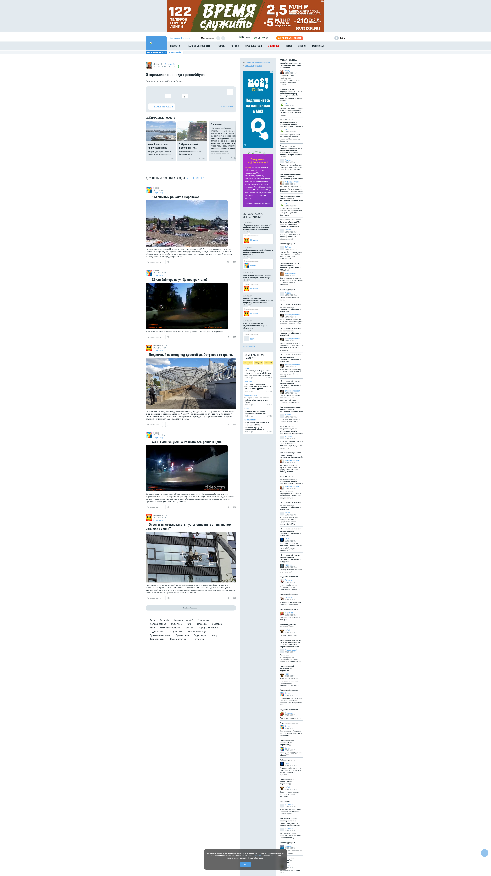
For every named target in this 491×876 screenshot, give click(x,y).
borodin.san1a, (260, 195)
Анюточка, (249, 190)
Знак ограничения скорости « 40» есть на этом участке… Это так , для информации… (185, 331)
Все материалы (249, 346)
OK (245, 864)
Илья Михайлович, (264, 179)
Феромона (289, 613)
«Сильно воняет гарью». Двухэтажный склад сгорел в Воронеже (254, 325)
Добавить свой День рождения (258, 203)
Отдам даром (156, 631)
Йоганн (253, 265)
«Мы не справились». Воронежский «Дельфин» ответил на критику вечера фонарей (258, 300)
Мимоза (288, 160)
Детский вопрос (158, 623)
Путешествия (182, 635)
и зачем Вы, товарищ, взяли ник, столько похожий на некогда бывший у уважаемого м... (291, 255)
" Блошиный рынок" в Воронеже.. (176, 197)
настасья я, (249, 187)
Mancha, (256, 190)
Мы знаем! (318, 46)
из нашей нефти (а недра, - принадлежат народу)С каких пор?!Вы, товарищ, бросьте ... (290, 137)
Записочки (202, 623)
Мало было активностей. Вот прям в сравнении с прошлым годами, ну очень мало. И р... (291, 444)
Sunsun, (259, 193)
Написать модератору (253, 66)
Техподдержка (157, 639)
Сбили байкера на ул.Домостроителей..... (182, 280)
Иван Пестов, (250, 193)
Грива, (256, 187)
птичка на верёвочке (288, 635)
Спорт (215, 635)
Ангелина (288, 437)
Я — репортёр (175, 52)
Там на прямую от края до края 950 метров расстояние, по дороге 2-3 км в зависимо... (291, 281)
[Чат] (484, 853)
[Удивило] (176, 93)
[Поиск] (341, 46)
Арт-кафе (164, 620)
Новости (175, 46)
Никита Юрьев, (262, 184)
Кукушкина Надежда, (260, 167)
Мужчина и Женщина (170, 627)
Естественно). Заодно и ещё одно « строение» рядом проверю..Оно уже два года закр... (291, 701)
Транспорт (248, 381)
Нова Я (287, 513)
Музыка (189, 627)
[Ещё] (331, 46)
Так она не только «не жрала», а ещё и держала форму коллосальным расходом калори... (290, 468)
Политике (257, 855)
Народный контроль (209, 627)
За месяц (268, 363)
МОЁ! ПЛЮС (274, 46)
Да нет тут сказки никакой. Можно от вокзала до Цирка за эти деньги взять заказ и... (291, 321)
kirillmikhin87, (250, 195)
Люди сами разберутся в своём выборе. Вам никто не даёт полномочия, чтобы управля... (291, 346)
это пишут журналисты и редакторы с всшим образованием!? (290, 236)
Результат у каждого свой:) (290, 718)
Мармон (248, 198)
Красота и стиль (250, 395)
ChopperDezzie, (265, 187)
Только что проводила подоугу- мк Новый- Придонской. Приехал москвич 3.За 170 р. (289, 520)
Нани (287, 539)
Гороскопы (203, 620)
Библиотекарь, (250, 184)
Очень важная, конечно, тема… (290, 298)
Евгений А (289, 230)
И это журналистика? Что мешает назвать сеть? (290, 420)
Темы (289, 46)
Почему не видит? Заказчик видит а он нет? (291, 571)
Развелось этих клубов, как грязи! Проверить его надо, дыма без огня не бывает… (291, 167)
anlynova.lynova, (251, 179)
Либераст (288, 247)
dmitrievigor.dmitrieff (293, 315)
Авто (152, 620)
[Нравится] (151, 93)
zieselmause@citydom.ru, (254, 176)
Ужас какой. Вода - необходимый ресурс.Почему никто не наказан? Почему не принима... (289, 80)
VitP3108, (261, 170)
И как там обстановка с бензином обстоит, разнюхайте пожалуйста (289, 587)
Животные (176, 623)
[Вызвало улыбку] (160, 93)
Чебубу (287, 630)
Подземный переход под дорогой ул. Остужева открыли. (190, 355)
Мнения (302, 46)
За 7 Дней (258, 363)
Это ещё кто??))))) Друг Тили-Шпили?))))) (291, 754)
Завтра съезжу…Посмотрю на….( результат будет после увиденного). (291, 733)
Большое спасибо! (183, 620)
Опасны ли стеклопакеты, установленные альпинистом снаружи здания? (188, 526)
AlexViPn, (256, 173)
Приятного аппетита (160, 635)
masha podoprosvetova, (259, 181)
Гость (252, 339)
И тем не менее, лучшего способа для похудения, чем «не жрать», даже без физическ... (291, 211)
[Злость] (193, 93)
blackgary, (248, 173)
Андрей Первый (291, 650)
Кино (152, 627)
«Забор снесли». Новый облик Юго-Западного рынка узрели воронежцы (258, 252)
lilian (286, 104)
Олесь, (247, 181)
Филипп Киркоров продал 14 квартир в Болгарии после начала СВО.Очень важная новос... (291, 111)
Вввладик (288, 846)
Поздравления (176, 631)
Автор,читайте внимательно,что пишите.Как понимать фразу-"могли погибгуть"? (290, 658)
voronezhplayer (290, 273)
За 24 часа (248, 363)
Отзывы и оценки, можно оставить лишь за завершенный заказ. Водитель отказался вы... (290, 398)
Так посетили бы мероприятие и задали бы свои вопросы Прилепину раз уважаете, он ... (290, 494)
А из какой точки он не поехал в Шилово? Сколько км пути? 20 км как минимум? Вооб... (291, 546)
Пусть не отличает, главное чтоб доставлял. (291, 852)
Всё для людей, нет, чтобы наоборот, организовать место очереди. (290, 811)
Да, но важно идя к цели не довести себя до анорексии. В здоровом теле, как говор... (291, 189)
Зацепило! (217, 623)
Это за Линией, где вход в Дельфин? (290, 618)
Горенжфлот (289, 580)
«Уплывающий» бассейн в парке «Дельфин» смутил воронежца (257, 276)
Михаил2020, (265, 190)
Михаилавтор (255, 240)
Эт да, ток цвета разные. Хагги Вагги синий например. (289, 794)
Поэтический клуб (197, 631)
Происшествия (253, 46)
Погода (235, 46)
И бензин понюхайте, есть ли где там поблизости (290, 603)
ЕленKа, (254, 170)
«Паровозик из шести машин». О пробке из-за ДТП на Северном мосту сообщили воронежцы (257, 227)
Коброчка (288, 565)
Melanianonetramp (292, 182)
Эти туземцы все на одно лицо (290, 871)
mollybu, (248, 170)
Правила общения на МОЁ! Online (257, 62)
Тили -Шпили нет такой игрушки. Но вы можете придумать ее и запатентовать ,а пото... (289, 681)
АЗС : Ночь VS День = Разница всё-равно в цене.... (188, 442)
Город (221, 46)
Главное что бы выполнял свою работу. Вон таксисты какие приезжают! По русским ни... (291, 771)
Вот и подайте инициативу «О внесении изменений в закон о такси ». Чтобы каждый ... (290, 372)
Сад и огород (200, 635)
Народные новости (199, 46)
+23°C (247, 38)
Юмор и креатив (178, 639)
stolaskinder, (266, 193)
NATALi (287, 71)
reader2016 (289, 805)
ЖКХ (189, 623)
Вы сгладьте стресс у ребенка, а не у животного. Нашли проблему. (291, 835)
